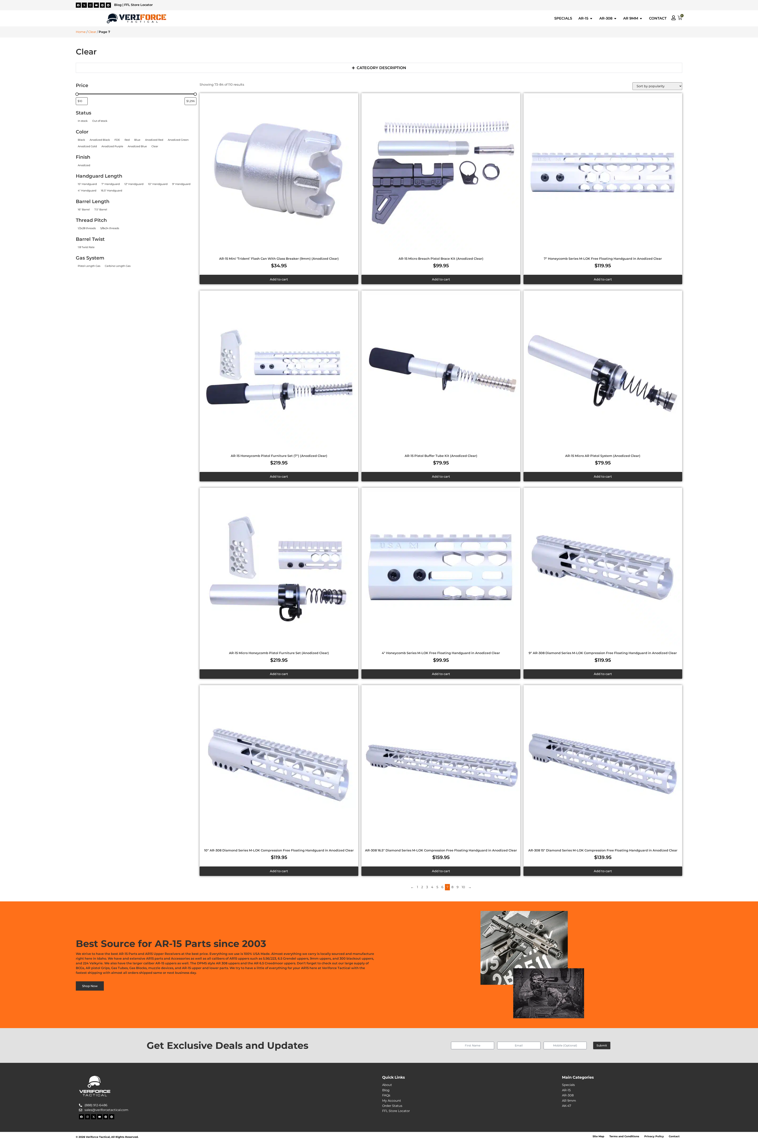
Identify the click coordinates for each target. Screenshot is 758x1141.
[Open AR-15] (591, 18)
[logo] (136, 18)
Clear (92, 32)
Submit (602, 1045)
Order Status (392, 1106)
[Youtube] (96, 5)
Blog (118, 5)
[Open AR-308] (615, 18)
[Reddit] (108, 5)
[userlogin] (673, 17)
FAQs (386, 1095)
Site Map (598, 1136)
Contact (674, 1136)
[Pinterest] (102, 5)
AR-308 (568, 1095)
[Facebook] (78, 5)
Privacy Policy (654, 1136)
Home (81, 32)
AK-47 (566, 1106)
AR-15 (566, 1090)
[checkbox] (82, 121)
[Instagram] (90, 5)
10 (463, 887)
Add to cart (279, 279)
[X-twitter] (84, 5)
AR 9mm (569, 1101)
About (387, 1085)
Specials (568, 1085)
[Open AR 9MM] (641, 18)
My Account (391, 1101)
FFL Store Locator (138, 5)
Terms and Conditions (624, 1136)
